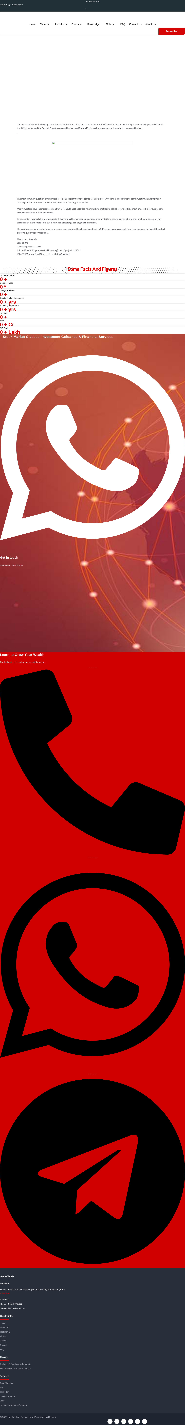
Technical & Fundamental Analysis (15, 1364)
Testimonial (5, 1332)
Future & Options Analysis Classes (15, 1368)
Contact (3, 1345)
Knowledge (93, 24)
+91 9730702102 (14, 1304)
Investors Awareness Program (13, 1405)
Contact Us (135, 24)
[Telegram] (144, 1421)
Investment (61, 24)
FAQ (122, 24)
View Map (5, 1293)
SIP (1, 1387)
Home (32, 24)
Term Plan (4, 1392)
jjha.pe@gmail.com (16, 1308)
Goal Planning (6, 1383)
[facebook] (78, 9)
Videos (3, 1336)
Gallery (110, 24)
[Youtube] (106, 9)
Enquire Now (171, 31)
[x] (123, 1421)
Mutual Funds (90, 78)
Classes (44, 24)
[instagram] (99, 9)
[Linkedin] (92, 9)
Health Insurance (7, 1396)
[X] (85, 9)
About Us (150, 24)
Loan (2, 1401)
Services (76, 24)
